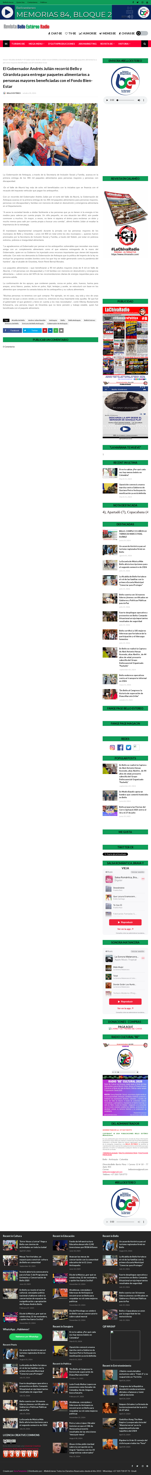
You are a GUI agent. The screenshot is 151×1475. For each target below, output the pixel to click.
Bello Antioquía (74, 320)
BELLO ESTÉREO (14, 93)
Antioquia (53, 320)
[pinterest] (147, 1466)
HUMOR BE (90, 33)
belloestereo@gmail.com (112, 1172)
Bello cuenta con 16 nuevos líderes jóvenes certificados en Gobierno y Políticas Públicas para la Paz (133, 598)
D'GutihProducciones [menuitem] (61, 43)
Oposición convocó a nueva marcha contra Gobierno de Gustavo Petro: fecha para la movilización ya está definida (132, 488)
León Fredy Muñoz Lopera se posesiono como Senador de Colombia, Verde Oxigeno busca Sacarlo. (82, 1388)
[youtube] (147, 2)
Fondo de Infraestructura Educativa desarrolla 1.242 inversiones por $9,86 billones (83, 1244)
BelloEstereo (8, 2)
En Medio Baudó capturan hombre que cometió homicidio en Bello (133, 794)
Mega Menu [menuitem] (36, 43)
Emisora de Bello (12, 323)
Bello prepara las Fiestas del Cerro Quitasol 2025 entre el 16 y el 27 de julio (132, 810)
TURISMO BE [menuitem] (18, 43)
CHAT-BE (56, 33)
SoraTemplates (20, 1471)
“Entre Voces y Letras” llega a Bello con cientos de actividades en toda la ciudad (33, 1244)
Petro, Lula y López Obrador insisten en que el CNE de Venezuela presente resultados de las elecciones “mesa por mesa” (82, 1429)
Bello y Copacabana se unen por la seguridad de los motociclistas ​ (132, 1314)
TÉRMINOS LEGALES (110, 1153)
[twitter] (137, 2)
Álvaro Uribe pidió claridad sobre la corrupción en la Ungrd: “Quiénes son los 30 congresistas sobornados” (82, 1448)
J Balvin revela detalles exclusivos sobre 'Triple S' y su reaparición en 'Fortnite (133, 1374)
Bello (63, 320)
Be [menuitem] (6, 43)
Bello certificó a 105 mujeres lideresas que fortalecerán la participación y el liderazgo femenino (132, 635)
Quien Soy (20, 2)
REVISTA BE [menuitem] (106, 43)
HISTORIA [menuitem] (123, 43)
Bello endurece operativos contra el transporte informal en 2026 (133, 678)
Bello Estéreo (89, 320)
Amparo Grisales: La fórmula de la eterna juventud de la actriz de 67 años (133, 1407)
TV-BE (72, 33)
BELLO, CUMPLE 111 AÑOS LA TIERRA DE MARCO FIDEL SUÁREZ (133, 534)
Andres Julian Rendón (37, 320)
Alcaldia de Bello (15, 60)
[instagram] (142, 2)
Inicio (5, 60)
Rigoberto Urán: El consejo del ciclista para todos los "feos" (133, 1441)
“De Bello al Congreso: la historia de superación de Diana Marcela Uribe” (131, 693)
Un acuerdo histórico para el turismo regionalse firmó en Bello (132, 549)
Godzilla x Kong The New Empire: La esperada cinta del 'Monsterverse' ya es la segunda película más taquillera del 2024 (132, 1425)
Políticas (43, 2)
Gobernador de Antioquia (57, 323)
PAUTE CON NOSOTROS (128, 1153)
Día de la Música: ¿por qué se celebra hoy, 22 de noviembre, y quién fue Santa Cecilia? (33, 1316)
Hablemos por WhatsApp (27, 1337)
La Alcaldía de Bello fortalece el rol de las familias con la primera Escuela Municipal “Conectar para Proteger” (132, 580)
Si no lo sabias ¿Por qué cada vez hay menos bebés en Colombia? (132, 472)
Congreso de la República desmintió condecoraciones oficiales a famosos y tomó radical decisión (132, 1390)
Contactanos (32, 2)
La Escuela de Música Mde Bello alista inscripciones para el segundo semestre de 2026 (133, 564)
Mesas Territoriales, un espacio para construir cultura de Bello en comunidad (33, 1259)
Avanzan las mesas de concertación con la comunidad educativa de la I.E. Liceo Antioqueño (83, 1260)
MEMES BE (109, 33)
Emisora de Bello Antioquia (33, 323)
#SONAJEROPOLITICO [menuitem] (16, 50)
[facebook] (133, 2)
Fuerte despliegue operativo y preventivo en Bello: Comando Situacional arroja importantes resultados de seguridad (133, 616)
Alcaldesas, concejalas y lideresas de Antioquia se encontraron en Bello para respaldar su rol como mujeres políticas (83, 1296)
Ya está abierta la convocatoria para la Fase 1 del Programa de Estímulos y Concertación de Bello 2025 (33, 1276)
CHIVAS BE (128, 33)
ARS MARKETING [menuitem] (88, 43)
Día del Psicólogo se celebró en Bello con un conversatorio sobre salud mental (83, 1314)
